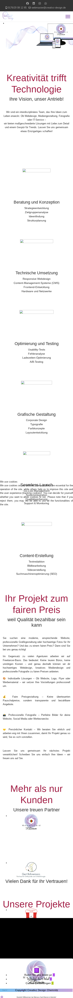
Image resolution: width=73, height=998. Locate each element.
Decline (32, 513)
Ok (9, 513)
